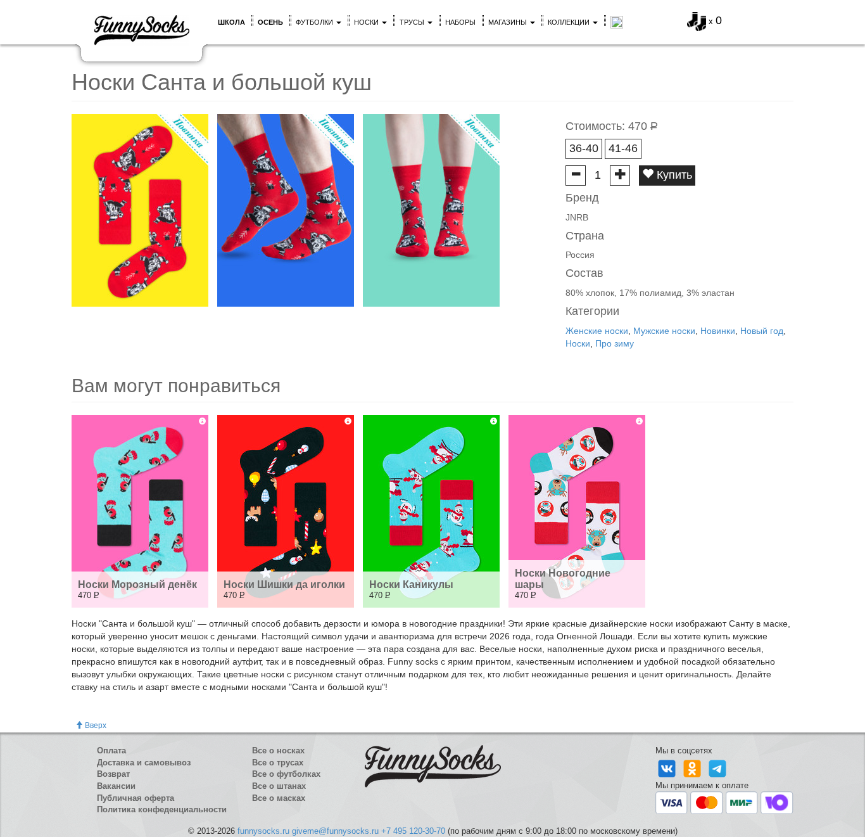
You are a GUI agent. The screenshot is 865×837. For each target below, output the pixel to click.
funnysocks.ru (263, 831)
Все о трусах (277, 762)
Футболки (315, 22)
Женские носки (596, 331)
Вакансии (116, 786)
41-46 (623, 148)
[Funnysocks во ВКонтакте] (668, 767)
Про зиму (614, 343)
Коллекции (569, 22)
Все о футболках (286, 774)
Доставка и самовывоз (144, 762)
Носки (367, 22)
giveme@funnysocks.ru (335, 831)
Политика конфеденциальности (162, 809)
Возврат (113, 774)
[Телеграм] (717, 767)
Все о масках (278, 798)
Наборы (460, 22)
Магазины (508, 22)
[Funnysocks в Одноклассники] (693, 767)
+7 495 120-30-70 (413, 831)
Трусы (413, 22)
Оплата (111, 750)
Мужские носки (664, 331)
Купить (672, 175)
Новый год (761, 331)
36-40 (583, 148)
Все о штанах (279, 786)
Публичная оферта (135, 798)
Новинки (717, 331)
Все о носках (278, 750)
